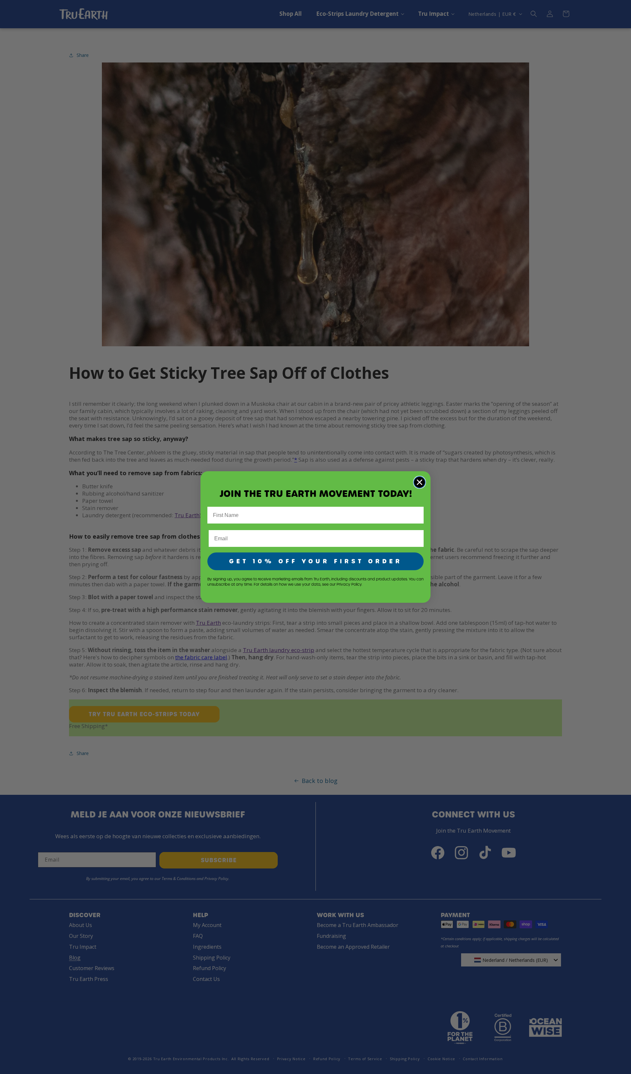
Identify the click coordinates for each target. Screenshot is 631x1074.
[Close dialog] (419, 482)
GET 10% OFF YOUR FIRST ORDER (315, 561)
